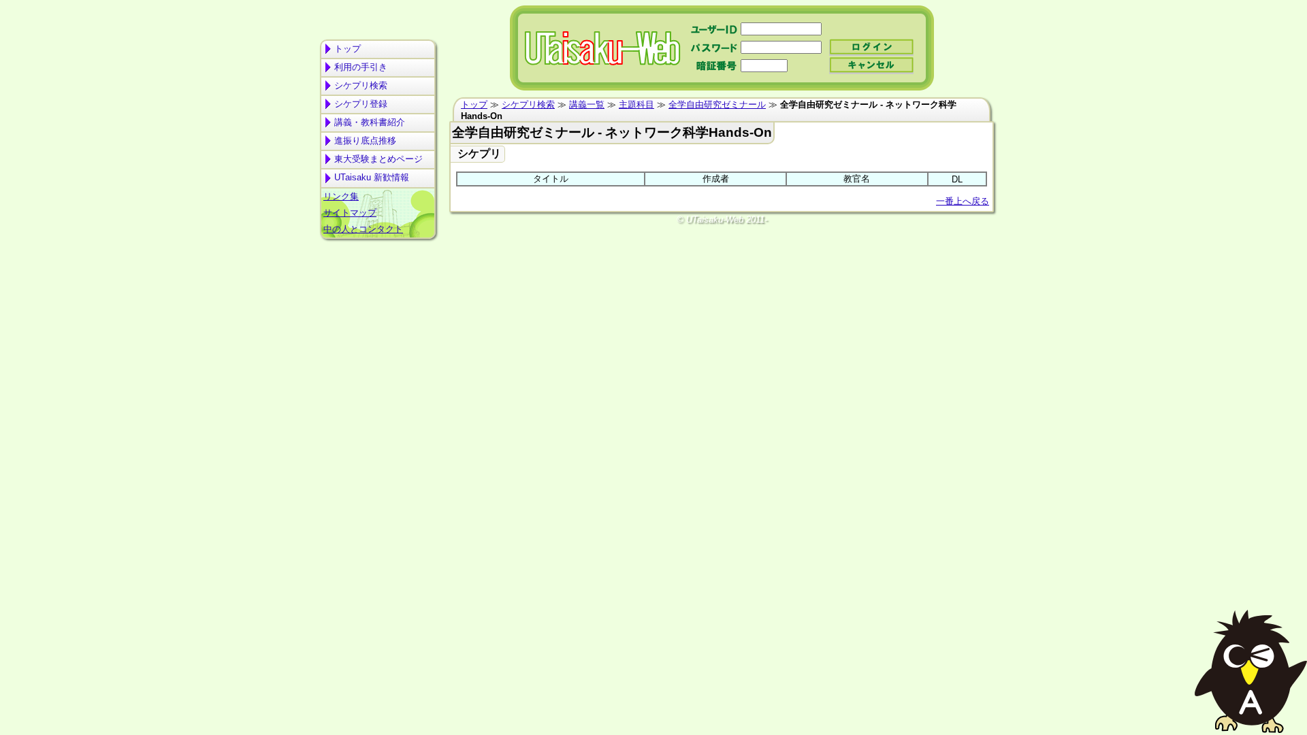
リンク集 (341, 196)
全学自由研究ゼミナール (717, 104)
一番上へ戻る (962, 201)
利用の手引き (360, 67)
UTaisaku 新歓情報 (371, 177)
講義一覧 (586, 104)
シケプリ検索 (360, 85)
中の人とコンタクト (363, 229)
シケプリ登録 (360, 104)
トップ (347, 49)
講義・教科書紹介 (369, 122)
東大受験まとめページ (378, 159)
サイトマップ (349, 213)
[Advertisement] (378, 297)
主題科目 (636, 104)
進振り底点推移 (365, 140)
